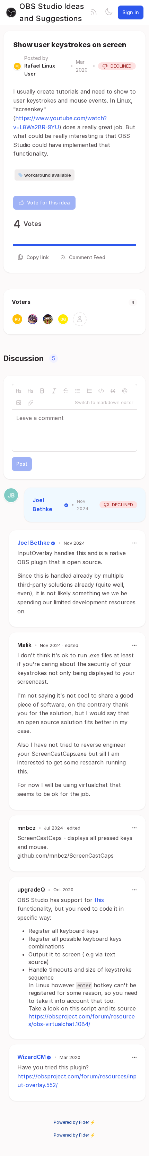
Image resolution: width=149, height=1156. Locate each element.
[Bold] (42, 391)
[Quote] (113, 391)
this (99, 899)
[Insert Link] (30, 402)
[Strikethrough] (66, 391)
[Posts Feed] (93, 12)
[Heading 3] (30, 391)
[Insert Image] (19, 402)
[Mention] (125, 391)
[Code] (101, 391)
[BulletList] (77, 391)
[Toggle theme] (109, 12)
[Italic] (54, 391)
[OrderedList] (89, 391)
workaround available (47, 175)
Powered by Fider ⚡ (74, 1122)
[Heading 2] (19, 391)
